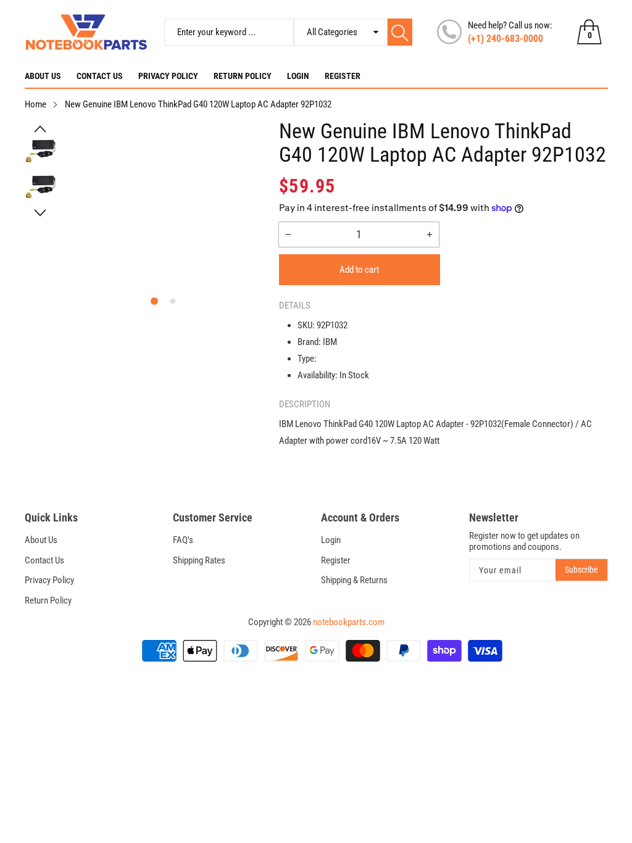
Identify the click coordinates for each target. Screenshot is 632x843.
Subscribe (581, 570)
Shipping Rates (199, 560)
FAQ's (183, 540)
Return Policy (243, 76)
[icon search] (400, 32)
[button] (41, 129)
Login (298, 76)
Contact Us (100, 76)
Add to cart (359, 269)
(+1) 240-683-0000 (505, 38)
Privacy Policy (168, 76)
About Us (43, 76)
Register (342, 76)
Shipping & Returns (354, 580)
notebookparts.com (349, 622)
